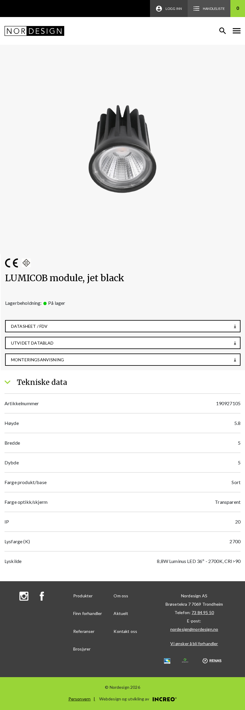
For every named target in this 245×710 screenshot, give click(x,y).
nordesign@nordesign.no (194, 629)
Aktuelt (121, 613)
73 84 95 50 (203, 612)
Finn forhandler (87, 613)
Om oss (121, 595)
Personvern (79, 698)
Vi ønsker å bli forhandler (194, 643)
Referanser (84, 631)
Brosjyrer (82, 648)
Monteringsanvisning (37, 359)
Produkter (83, 595)
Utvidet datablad (32, 342)
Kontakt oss (125, 631)
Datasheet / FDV (29, 326)
